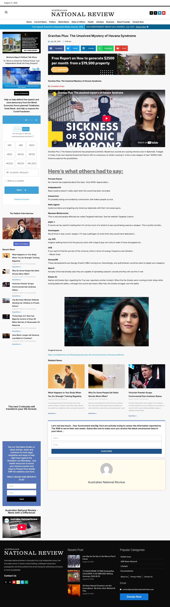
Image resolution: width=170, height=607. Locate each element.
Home (29, 22)
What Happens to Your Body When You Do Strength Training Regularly (25, 257)
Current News (40, 22)
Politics (52, 22)
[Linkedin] (159, 13)
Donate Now (138, 22)
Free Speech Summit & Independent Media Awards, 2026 (57, 27)
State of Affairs (78, 22)
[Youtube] (14, 582)
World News (63, 22)
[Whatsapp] (26, 582)
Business (110, 22)
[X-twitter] (151, 13)
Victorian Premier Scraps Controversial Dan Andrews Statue (24, 286)
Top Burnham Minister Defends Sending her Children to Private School (25, 303)
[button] (6, 12)
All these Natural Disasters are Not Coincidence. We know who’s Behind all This (99, 588)
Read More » (16, 267)
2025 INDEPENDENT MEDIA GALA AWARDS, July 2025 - (116, 27)
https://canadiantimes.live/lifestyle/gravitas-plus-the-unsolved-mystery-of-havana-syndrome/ (86, 355)
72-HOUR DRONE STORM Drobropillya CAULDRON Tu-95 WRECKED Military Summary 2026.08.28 (98, 573)
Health (91, 22)
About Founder (123, 22)
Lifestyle (100, 22)
